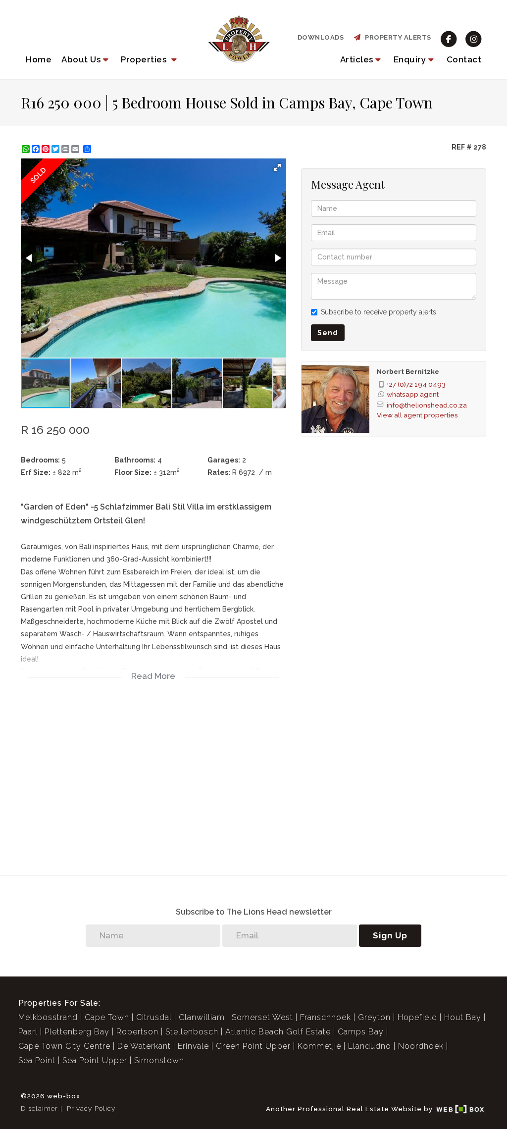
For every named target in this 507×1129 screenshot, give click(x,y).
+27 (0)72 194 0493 (416, 384)
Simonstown (159, 1060)
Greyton (374, 1017)
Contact (464, 59)
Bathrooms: (134, 460)
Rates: (218, 472)
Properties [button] (145, 59)
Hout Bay (462, 1017)
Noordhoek (421, 1046)
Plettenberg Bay (77, 1031)
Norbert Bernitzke (408, 371)
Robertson (137, 1031)
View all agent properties (417, 415)
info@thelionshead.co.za (427, 405)
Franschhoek (325, 1017)
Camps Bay (361, 1031)
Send (327, 333)
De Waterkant (144, 1046)
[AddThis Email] (76, 149)
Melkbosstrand (48, 1017)
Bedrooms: (40, 460)
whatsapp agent (413, 394)
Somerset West (262, 1017)
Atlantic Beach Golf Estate (278, 1031)
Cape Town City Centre (64, 1046)
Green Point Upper (253, 1046)
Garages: (223, 460)
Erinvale (193, 1046)
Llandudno (369, 1046)
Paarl (28, 1031)
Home (38, 59)
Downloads (321, 37)
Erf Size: (36, 472)
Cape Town (107, 1017)
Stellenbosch (191, 1031)
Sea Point (36, 1060)
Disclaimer (39, 1108)
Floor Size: (133, 472)
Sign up (390, 935)
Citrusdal (154, 1017)
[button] (86, 59)
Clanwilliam (202, 1017)
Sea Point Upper (94, 1060)
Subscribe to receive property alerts (378, 312)
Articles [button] (356, 59)
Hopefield (417, 1017)
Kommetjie (319, 1046)
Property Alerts (396, 37)
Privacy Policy (91, 1108)
